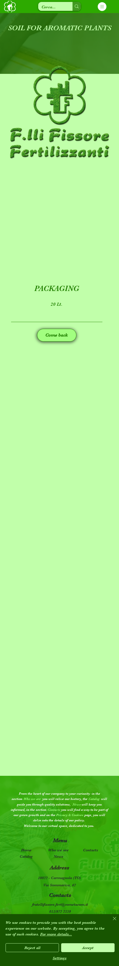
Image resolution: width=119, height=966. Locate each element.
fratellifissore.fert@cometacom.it (60, 904)
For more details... (56, 934)
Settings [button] (59, 958)
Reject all (32, 947)
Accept (88, 947)
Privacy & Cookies (70, 815)
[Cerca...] (77, 6)
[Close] (111, 922)
